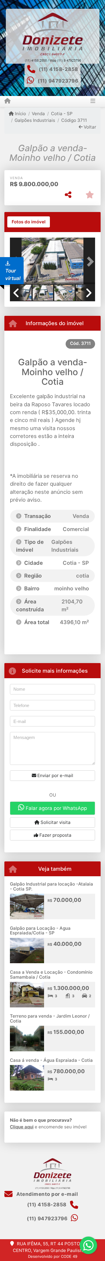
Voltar (89, 127)
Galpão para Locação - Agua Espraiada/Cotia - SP (40, 930)
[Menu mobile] (7, 101)
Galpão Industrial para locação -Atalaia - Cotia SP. (51, 886)
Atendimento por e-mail (46, 1194)
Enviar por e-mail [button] (54, 775)
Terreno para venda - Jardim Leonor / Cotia (50, 1018)
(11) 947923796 (58, 81)
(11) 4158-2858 (58, 69)
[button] (88, 261)
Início (20, 113)
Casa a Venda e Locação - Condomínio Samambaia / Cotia (51, 974)
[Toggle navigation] (93, 101)
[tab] (28, 221)
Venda (38, 113)
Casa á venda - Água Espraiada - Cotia (51, 1060)
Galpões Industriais (35, 120)
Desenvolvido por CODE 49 (52, 1256)
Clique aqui (22, 1127)
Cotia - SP (61, 113)
